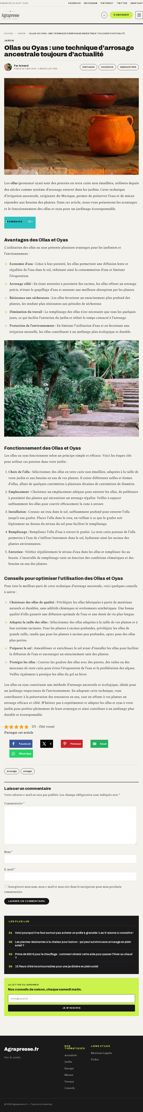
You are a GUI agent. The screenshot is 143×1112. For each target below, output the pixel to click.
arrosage (12, 771)
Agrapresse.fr (21, 1049)
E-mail (9, 869)
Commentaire (14, 803)
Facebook (74, 3)
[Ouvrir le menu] (139, 15)
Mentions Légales (101, 1053)
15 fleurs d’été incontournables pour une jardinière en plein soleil (56, 966)
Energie (69, 1068)
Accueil (9, 33)
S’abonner (121, 15)
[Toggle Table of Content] (28, 221)
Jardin (21, 33)
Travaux (69, 1082)
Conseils (70, 1088)
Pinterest (107, 3)
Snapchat (136, 3)
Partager (88, 67)
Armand (23, 65)
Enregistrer (128, 67)
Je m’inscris (71, 1008)
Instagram (90, 3)
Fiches (95, 1060)
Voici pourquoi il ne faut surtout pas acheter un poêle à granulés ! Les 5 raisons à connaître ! (74, 932)
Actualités (71, 1055)
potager (27, 771)
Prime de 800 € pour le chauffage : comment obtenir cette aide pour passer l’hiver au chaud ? (73, 956)
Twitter (122, 3)
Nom (8, 852)
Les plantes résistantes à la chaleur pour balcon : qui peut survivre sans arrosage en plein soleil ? (73, 943)
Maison (69, 1075)
